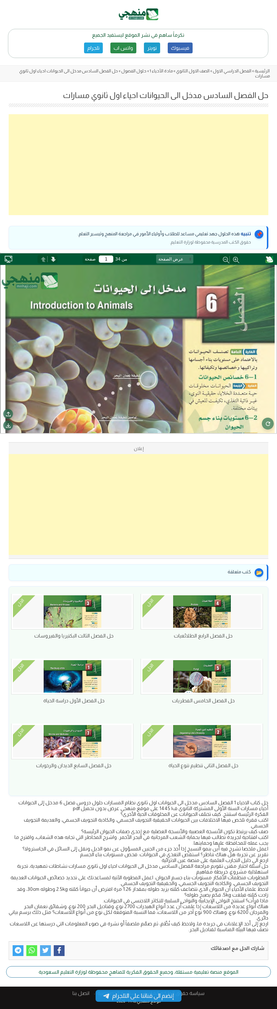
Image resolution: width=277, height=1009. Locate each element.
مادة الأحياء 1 (161, 71)
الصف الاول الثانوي (193, 71)
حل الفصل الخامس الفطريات (203, 700)
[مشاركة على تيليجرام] (18, 950)
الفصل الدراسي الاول (232, 71)
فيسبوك (180, 48)
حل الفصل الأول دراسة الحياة (74, 700)
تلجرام (93, 48)
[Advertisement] (138, 164)
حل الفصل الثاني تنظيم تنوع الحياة (203, 765)
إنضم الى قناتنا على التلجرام (143, 995)
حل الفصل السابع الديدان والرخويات (73, 765)
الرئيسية (262, 71)
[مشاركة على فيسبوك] (59, 950)
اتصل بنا (80, 993)
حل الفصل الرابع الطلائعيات (203, 636)
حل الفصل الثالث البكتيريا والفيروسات (74, 636)
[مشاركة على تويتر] (45, 950)
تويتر (152, 48)
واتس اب (123, 48)
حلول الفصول (133, 71)
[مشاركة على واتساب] (31, 950)
